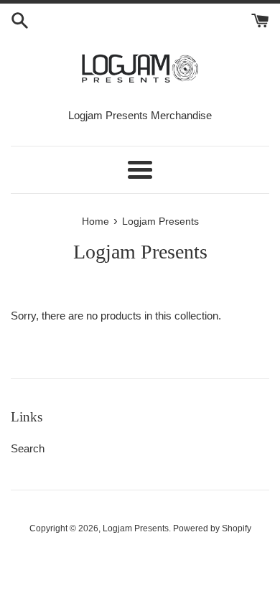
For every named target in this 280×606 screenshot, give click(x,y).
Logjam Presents (136, 528)
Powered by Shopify (212, 528)
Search (28, 448)
